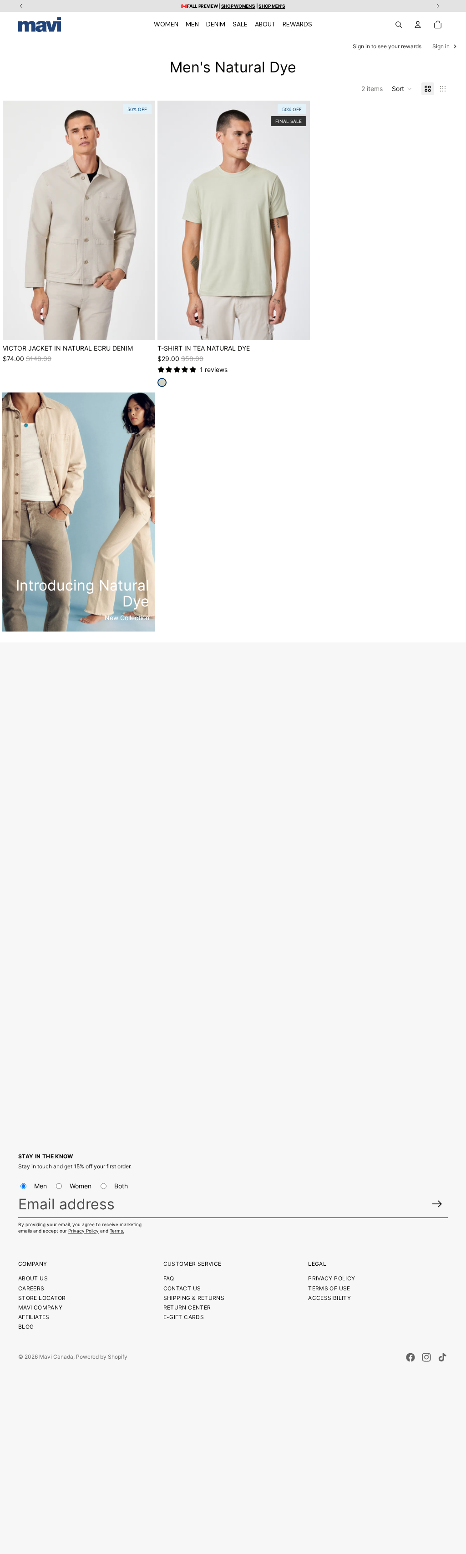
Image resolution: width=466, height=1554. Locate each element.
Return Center (187, 1307)
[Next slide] (141, 220)
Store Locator (42, 1297)
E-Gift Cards (183, 1317)
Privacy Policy (83, 1230)
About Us (33, 1278)
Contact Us (182, 1288)
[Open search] (399, 25)
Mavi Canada (56, 1356)
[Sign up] (437, 1204)
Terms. (117, 1230)
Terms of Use (329, 1288)
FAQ (168, 1278)
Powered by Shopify (101, 1356)
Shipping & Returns (193, 1297)
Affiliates (34, 1317)
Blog (26, 1326)
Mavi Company (40, 1307)
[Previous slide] (16, 220)
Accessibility (329, 1297)
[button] (402, 89)
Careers (31, 1288)
